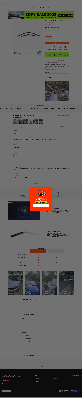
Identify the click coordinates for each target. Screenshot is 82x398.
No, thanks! (41, 208)
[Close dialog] (50, 189)
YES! (41, 205)
